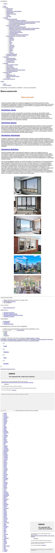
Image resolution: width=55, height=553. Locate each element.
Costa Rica (11, 45)
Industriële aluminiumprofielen (13, 25)
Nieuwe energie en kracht (12, 64)
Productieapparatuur (10, 58)
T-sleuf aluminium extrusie (23, 339)
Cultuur (8, 15)
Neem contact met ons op (9, 79)
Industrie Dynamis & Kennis (12, 76)
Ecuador (11, 37)
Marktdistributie (9, 12)
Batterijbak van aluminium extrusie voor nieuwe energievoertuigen (24, 28)
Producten (5, 17)
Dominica (11, 47)
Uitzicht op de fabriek (11, 14)
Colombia (11, 53)
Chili (10, 43)
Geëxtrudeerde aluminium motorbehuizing (18, 34)
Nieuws (8, 73)
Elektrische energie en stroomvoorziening (15, 69)
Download (8, 16)
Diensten (8, 77)
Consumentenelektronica (11, 71)
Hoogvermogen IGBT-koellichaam (17, 24)
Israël (10, 51)
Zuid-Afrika (12, 46)
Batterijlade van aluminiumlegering (8, 339)
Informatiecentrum (7, 72)
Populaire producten (30, 338)
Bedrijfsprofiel (9, 8)
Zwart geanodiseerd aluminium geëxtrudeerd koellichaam (22, 23)
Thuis (4, 6)
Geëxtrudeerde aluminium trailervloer (38, 339)
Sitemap (38, 338)
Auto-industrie (9, 66)
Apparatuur (6, 56)
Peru (10, 41)
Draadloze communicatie (12, 68)
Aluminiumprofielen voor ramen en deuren (16, 36)
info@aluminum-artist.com (9, 301)
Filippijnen (11, 38)
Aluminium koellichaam (11, 19)
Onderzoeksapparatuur (11, 59)
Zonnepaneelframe (13, 33)
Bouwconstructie (10, 67)
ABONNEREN (20, 330)
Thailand (11, 50)
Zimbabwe (11, 40)
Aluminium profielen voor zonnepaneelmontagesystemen (22, 29)
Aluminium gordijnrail (11, 55)
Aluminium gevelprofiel (11, 54)
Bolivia (10, 42)
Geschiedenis (9, 10)
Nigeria (11, 49)
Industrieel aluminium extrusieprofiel (17, 27)
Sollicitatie (5, 63)
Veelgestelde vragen (10, 75)
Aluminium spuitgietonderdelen (15, 340)
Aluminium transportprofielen (16, 32)
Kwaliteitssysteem (10, 62)
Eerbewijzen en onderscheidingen (14, 11)
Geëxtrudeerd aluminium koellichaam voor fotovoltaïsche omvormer (24, 21)
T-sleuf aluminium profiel (15, 30)
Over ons (5, 7)
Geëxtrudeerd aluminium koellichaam (17, 20)
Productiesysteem (10, 60)
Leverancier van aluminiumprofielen (31, 340)
